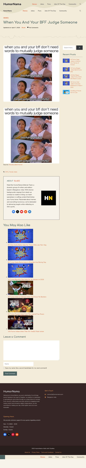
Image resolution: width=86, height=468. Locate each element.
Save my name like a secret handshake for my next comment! (26, 368)
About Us (27, 452)
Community (72, 4)
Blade (24, 28)
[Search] (79, 47)
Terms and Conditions (47, 452)
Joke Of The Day (59, 4)
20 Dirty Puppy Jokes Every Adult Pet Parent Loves (75, 76)
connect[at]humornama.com (55, 394)
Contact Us (58, 452)
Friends (11, 172)
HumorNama (12, 4)
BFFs (6, 172)
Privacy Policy (36, 452)
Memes (34, 4)
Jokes (42, 4)
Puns (49, 4)
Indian (15, 172)
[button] (80, 4)
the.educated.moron (15, 165)
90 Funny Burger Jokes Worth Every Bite (76, 69)
